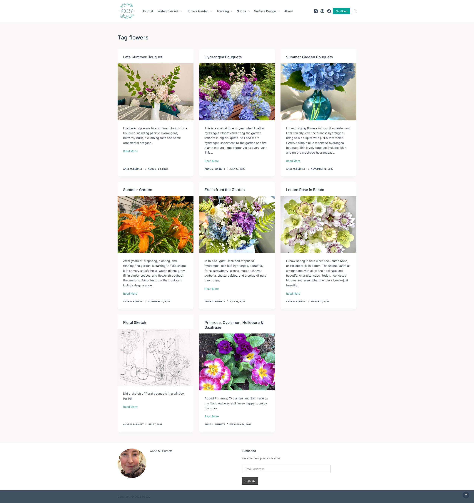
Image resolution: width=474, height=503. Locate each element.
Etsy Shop (341, 11)
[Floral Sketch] (155, 357)
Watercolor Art (168, 11)
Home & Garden (197, 11)
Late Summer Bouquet (142, 57)
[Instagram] (316, 11)
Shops (241, 11)
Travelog (223, 11)
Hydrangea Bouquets (223, 57)
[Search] (355, 11)
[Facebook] (329, 11)
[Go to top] (466, 495)
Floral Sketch (134, 322)
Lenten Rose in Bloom (305, 189)
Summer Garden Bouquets (309, 57)
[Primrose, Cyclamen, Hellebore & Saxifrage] (237, 362)
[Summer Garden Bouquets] (318, 91)
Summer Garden (137, 189)
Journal (147, 11)
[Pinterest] (322, 11)
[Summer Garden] (155, 224)
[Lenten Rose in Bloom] (318, 224)
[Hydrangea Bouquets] (237, 91)
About (288, 11)
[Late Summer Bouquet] (155, 91)
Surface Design (265, 11)
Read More (130, 151)
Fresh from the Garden (225, 189)
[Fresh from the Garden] (237, 224)
